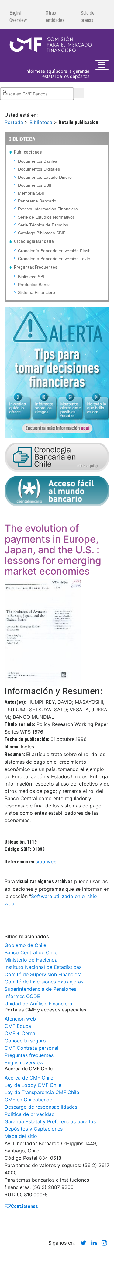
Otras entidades (55, 16)
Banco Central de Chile (31, 952)
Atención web (20, 1019)
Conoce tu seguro (25, 1041)
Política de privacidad (30, 1114)
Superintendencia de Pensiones (40, 989)
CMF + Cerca (20, 1033)
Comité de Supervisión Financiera (43, 974)
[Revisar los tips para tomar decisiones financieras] (57, 372)
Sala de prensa (88, 16)
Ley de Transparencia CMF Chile (42, 1092)
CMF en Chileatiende (28, 1100)
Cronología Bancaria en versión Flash (54, 250)
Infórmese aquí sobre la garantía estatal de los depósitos (57, 74)
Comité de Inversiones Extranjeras (44, 982)
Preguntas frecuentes (29, 1055)
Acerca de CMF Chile (29, 1078)
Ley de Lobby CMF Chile (33, 1085)
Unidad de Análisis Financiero (38, 1003)
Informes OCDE (22, 996)
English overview (24, 1062)
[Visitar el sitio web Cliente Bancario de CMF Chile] (57, 491)
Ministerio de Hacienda (31, 960)
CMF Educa (18, 1026)
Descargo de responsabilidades (41, 1107)
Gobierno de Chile (25, 945)
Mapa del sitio (21, 1136)
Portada (14, 122)
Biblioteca (40, 122)
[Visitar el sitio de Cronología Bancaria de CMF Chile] (57, 457)
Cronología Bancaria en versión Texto (54, 258)
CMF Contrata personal (31, 1048)
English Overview (18, 16)
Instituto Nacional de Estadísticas (43, 967)
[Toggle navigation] (102, 65)
